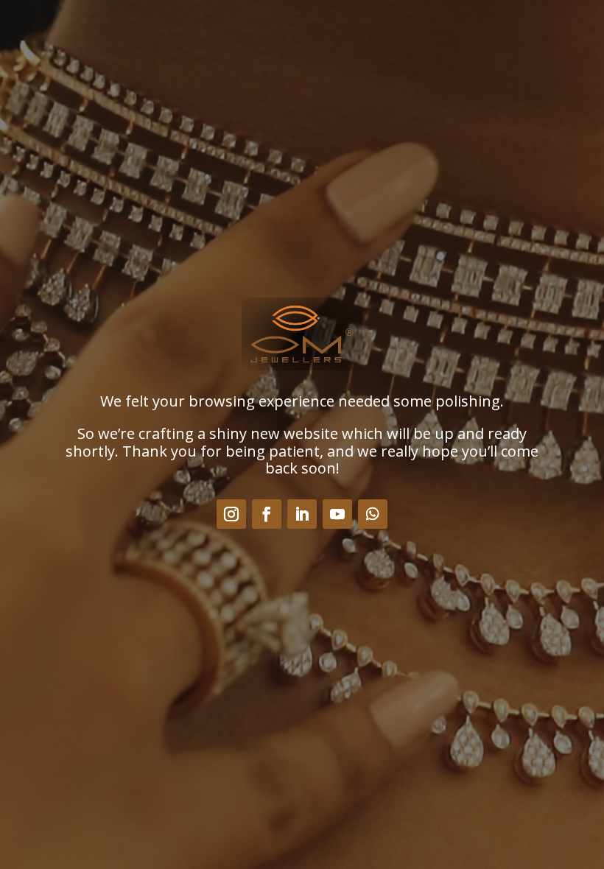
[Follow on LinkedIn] (302, 514)
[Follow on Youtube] (337, 514)
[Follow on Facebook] (266, 514)
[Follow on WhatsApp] (372, 514)
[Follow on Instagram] (231, 514)
